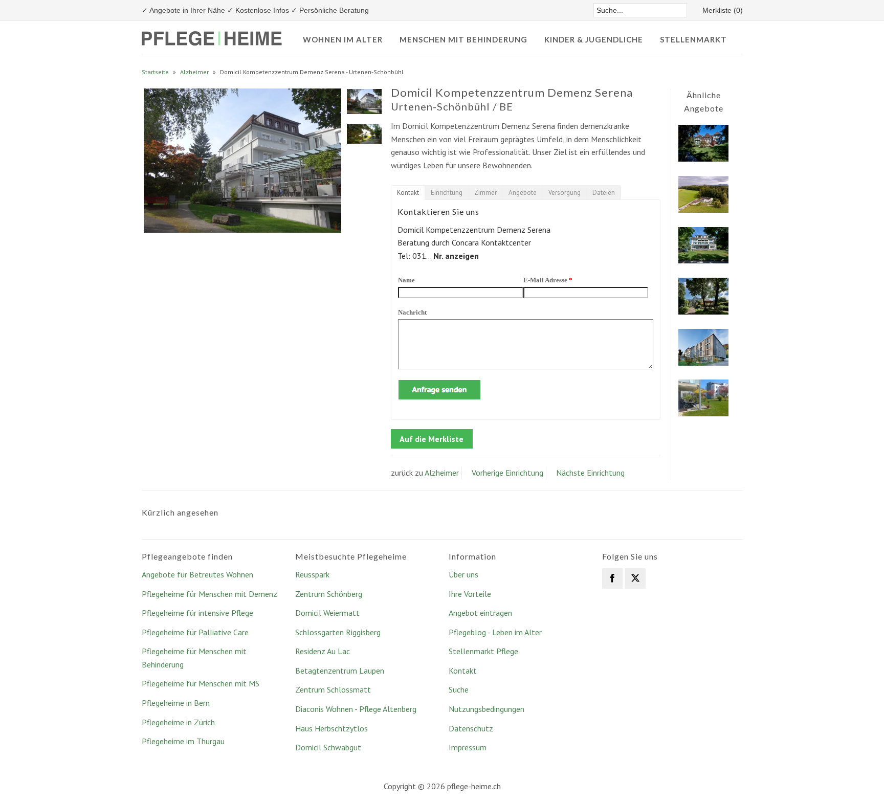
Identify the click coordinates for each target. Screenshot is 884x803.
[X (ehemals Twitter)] (635, 578)
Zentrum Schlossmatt (333, 689)
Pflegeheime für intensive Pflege (197, 613)
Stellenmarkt (693, 39)
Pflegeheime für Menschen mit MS (200, 683)
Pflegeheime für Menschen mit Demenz (209, 594)
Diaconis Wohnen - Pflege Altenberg (355, 709)
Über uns (463, 574)
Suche (459, 689)
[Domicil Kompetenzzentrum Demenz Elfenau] (703, 260)
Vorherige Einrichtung (507, 472)
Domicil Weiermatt (327, 613)
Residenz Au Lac (322, 651)
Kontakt (463, 670)
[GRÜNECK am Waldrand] (703, 210)
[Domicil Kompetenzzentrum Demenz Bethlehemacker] (703, 311)
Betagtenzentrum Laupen (339, 670)
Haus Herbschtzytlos (331, 728)
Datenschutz (471, 728)
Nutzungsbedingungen (486, 709)
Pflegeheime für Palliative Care (195, 632)
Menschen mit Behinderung (463, 39)
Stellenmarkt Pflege (483, 651)
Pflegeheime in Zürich (178, 722)
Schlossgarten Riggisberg (338, 632)
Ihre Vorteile (470, 594)
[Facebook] (612, 578)
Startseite (155, 72)
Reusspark (312, 574)
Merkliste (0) (722, 10)
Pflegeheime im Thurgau (183, 741)
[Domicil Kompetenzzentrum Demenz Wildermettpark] (703, 158)
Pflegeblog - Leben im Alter (495, 632)
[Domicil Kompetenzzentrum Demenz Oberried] (703, 363)
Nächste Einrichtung (590, 472)
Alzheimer (194, 72)
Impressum (468, 747)
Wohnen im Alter (343, 39)
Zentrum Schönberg (328, 594)
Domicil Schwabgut (328, 747)
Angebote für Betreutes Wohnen (197, 574)
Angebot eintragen (480, 613)
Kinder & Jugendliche (593, 39)
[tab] (408, 192)
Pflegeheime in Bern (176, 703)
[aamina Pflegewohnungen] (703, 413)
